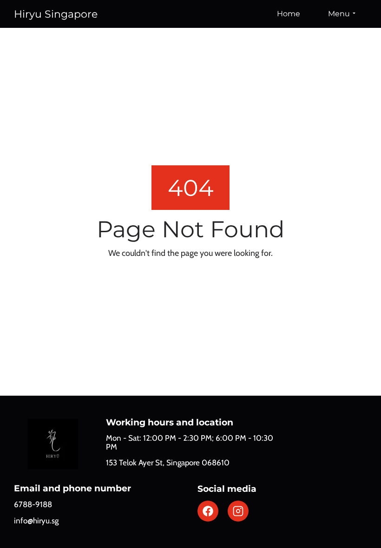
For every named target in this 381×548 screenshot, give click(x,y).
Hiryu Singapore (56, 14)
